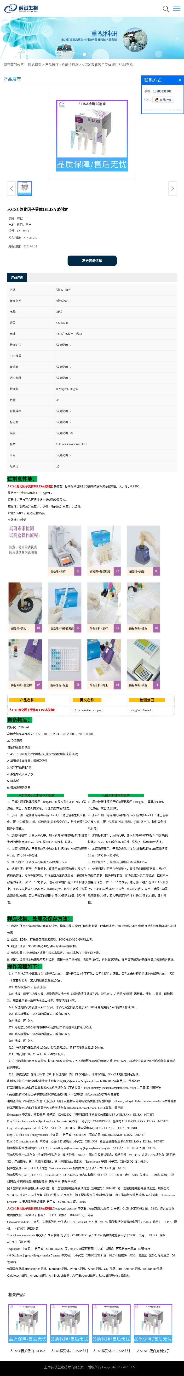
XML (134, 1367)
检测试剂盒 (70, 65)
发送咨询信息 (92, 261)
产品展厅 (52, 65)
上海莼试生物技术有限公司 (64, 1367)
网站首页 (34, 65)
